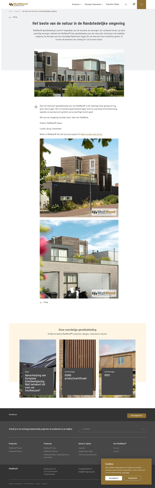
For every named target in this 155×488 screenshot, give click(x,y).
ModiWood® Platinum (51, 451)
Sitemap (44, 483)
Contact (116, 451)
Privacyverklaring (29, 483)
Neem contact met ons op (91, 134)
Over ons (116, 448)
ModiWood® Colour (50, 448)
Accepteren (113, 478)
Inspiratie (82, 448)
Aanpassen (132, 478)
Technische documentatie (88, 455)
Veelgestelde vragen (86, 451)
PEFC (107, 375)
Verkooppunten (136, 416)
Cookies (38, 483)
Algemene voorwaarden (15, 483)
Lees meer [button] (125, 472)
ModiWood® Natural (15, 451)
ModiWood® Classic (15, 448)
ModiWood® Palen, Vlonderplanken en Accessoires (56, 456)
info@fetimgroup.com (86, 472)
